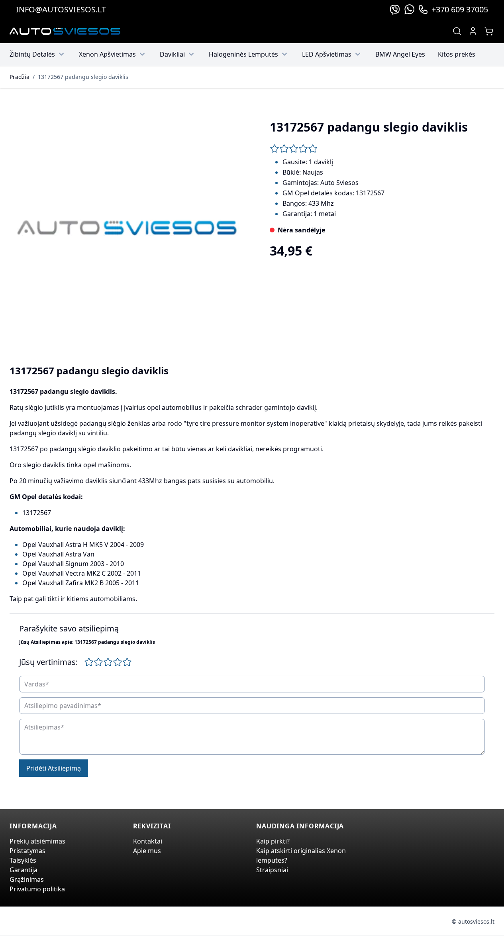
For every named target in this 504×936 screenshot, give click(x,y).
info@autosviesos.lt (61, 9)
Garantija (23, 869)
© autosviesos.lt (473, 921)
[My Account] (473, 31)
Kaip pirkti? (273, 841)
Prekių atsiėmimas (37, 841)
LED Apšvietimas (326, 54)
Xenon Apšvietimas (107, 54)
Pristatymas (27, 850)
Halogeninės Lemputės (243, 54)
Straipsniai (272, 869)
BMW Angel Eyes (400, 54)
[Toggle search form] (457, 31)
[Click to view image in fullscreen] (127, 227)
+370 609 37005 (459, 9)
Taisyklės (23, 860)
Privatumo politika (37, 889)
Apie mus (147, 850)
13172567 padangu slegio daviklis (83, 77)
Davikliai (172, 54)
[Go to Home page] (65, 31)
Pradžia (19, 77)
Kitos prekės (456, 54)
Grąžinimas (27, 879)
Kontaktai (147, 841)
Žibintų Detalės (32, 54)
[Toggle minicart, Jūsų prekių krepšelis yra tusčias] (489, 31)
